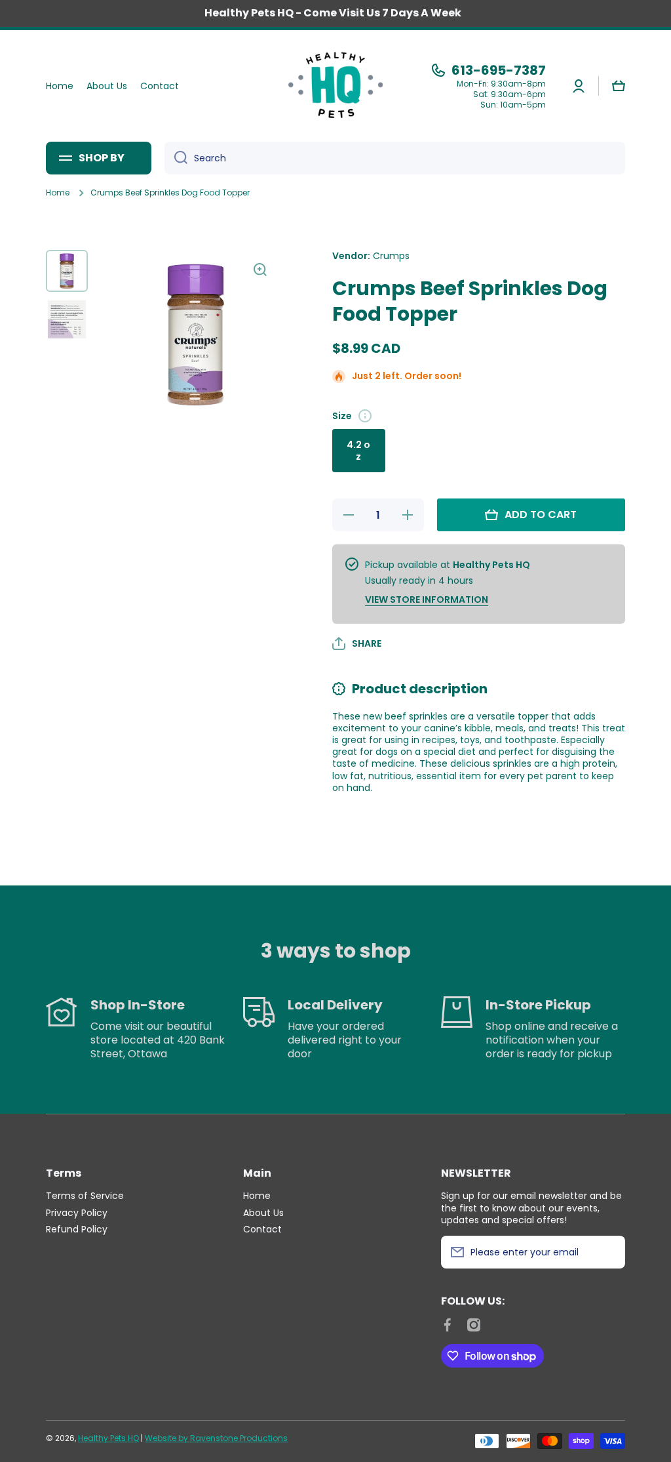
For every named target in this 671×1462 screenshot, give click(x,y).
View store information (426, 599)
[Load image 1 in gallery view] (67, 271)
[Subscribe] (608, 1252)
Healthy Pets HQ (108, 1438)
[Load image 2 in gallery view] (67, 319)
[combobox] (394, 158)
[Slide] (365, 415)
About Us (263, 1212)
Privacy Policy (76, 1212)
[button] (618, 85)
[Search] (175, 158)
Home (57, 193)
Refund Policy (76, 1229)
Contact (262, 1229)
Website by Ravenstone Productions (216, 1438)
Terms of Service (85, 1195)
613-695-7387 (498, 70)
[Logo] (335, 86)
